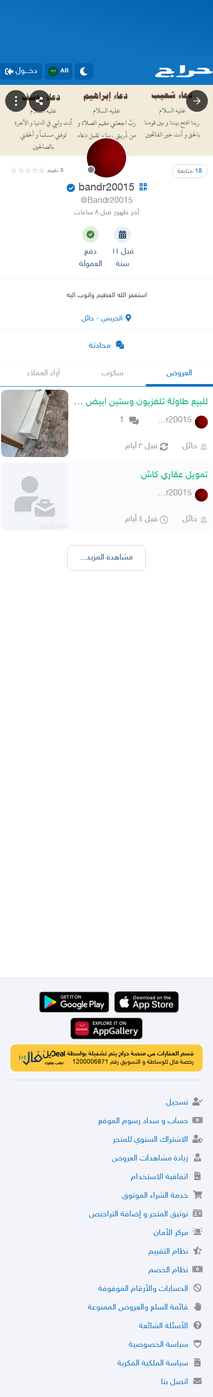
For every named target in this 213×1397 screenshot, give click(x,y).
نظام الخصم (168, 1270)
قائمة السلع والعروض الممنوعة (138, 1308)
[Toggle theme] (83, 71)
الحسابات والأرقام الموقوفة (143, 1289)
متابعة (189, 171)
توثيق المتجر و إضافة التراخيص (138, 1214)
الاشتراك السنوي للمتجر (150, 1140)
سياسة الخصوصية (158, 1345)
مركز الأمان (171, 1233)
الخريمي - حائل (102, 318)
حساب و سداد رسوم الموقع (143, 1121)
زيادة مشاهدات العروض (150, 1159)
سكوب (112, 373)
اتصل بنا (174, 1382)
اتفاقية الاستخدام (159, 1177)
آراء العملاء (43, 373)
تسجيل (177, 1103)
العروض (179, 373)
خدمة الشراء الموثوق (155, 1196)
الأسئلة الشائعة (163, 1326)
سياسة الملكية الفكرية (152, 1364)
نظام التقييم (168, 1252)
